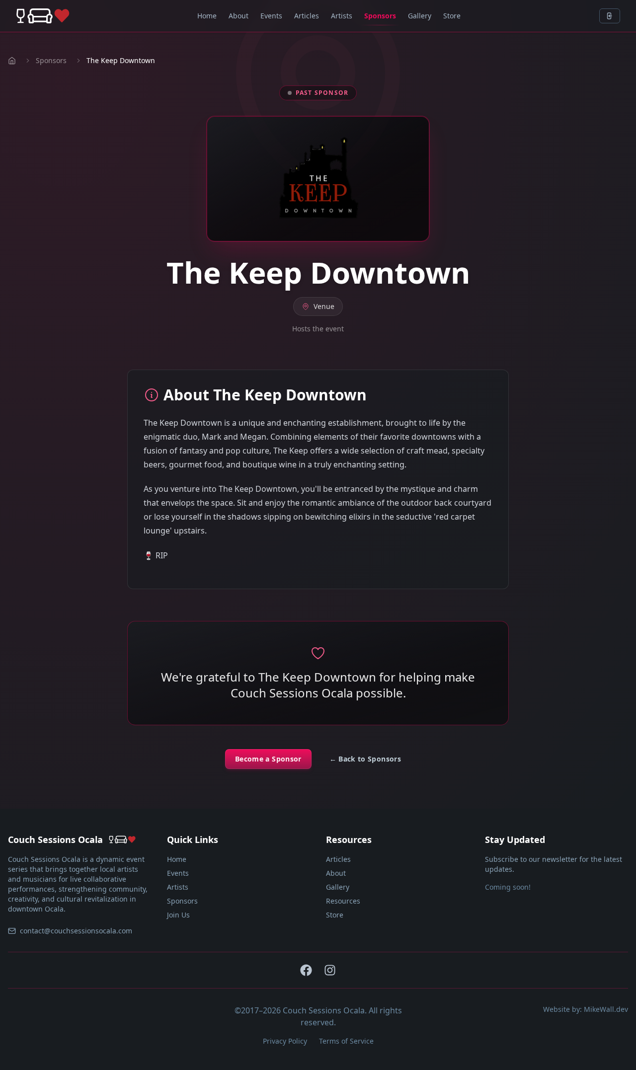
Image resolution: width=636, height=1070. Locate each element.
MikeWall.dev (606, 1009)
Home (207, 15)
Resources (343, 901)
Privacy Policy (285, 1041)
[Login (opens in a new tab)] (609, 15)
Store (452, 15)
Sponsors (380, 15)
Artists (341, 15)
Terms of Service (346, 1041)
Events (271, 15)
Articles (306, 15)
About (238, 15)
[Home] (43, 16)
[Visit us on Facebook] (306, 970)
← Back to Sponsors (365, 759)
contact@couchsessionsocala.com (76, 930)
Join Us (178, 914)
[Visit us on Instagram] (330, 970)
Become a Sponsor (268, 759)
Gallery (419, 15)
